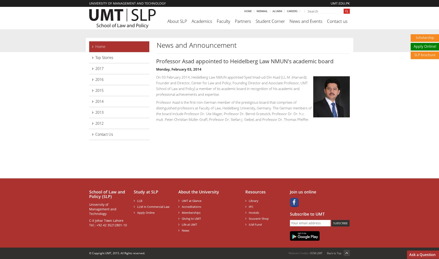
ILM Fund (255, 224)
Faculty (223, 21)
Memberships (191, 213)
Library (253, 201)
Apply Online (146, 213)
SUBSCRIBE (340, 223)
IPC (251, 207)
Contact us (337, 21)
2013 (99, 112)
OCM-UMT (316, 253)
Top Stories (104, 57)
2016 (99, 79)
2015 (99, 90)
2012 (99, 123)
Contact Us (104, 134)
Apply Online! (425, 46)
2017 (99, 68)
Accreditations (191, 207)
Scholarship (425, 37)
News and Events (305, 21)
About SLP (177, 21)
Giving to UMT (191, 219)
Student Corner (270, 21)
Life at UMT (189, 224)
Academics (202, 21)
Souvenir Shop (259, 219)
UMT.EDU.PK (340, 3)
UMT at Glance (191, 201)
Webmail (262, 11)
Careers (292, 11)
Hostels (254, 213)
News (185, 230)
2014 (99, 101)
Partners (243, 21)
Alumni (277, 11)
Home (248, 11)
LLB (139, 201)
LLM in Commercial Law (153, 207)
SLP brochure (424, 55)
